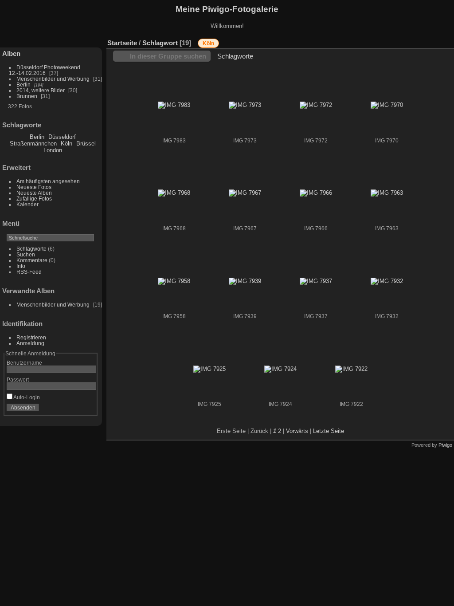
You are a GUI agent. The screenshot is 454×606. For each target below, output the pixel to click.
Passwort (18, 379)
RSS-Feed (29, 272)
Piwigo (445, 445)
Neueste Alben (34, 193)
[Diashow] (421, 41)
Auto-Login (26, 397)
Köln (66, 143)
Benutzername (24, 363)
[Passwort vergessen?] (88, 409)
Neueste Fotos (33, 187)
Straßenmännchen (33, 143)
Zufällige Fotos (34, 198)
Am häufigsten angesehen (48, 181)
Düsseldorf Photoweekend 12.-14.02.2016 (44, 70)
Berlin (23, 84)
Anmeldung (30, 343)
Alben (11, 53)
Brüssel (86, 143)
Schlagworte (31, 249)
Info (20, 266)
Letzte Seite (328, 431)
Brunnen (26, 96)
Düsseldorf (62, 137)
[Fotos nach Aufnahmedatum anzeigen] (447, 41)
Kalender (27, 204)
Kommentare (31, 260)
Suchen (25, 254)
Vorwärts (297, 431)
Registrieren (31, 337)
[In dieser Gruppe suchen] (383, 38)
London (52, 150)
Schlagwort (160, 43)
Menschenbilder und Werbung (53, 79)
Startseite (122, 43)
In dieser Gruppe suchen (168, 56)
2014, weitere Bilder (40, 90)
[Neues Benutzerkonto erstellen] (76, 409)
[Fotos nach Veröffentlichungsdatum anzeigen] (434, 41)
